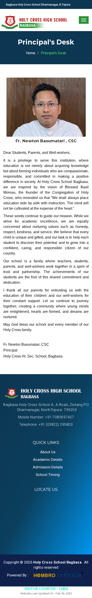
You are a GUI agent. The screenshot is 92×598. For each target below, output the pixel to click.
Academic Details (47, 459)
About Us (47, 452)
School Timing (48, 474)
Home (30, 53)
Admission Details (48, 467)
